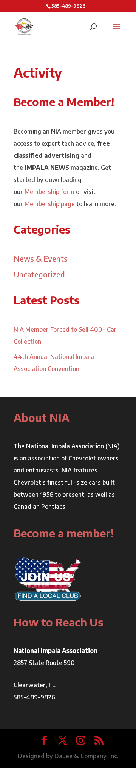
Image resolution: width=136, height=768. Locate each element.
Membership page (50, 204)
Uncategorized (39, 274)
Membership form (49, 191)
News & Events (41, 258)
